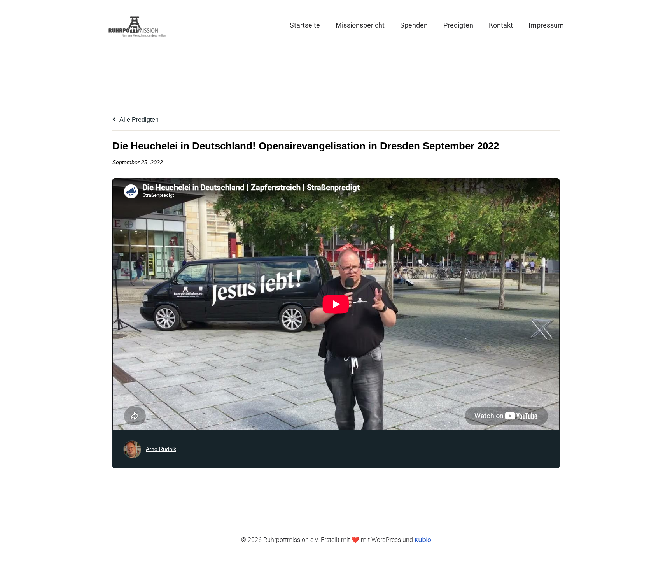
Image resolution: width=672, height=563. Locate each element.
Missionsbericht (360, 25)
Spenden (414, 25)
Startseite (305, 25)
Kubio (423, 539)
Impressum (546, 25)
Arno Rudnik (161, 449)
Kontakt (501, 25)
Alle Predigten (138, 119)
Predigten (458, 25)
